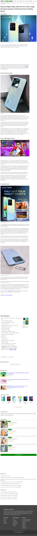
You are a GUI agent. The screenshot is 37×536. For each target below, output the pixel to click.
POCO (31, 413)
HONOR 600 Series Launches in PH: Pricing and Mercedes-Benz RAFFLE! (12, 477)
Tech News (14, 1)
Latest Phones (19, 1)
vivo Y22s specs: (4, 315)
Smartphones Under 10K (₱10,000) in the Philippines (8, 497)
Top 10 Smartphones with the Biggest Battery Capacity (9, 493)
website (9, 290)
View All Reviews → (18, 454)
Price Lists (14, 525)
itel (22, 413)
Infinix (20, 413)
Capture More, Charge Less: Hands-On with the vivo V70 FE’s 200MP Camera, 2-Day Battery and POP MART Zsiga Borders (18, 480)
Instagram (5, 523)
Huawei (17, 413)
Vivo (9, 415)
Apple (2, 413)
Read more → (19, 514)
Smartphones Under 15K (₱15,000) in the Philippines (8, 495)
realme (34, 413)
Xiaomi (12, 415)
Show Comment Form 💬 (15, 364)
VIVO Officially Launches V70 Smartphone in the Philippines (10, 483)
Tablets (23, 1)
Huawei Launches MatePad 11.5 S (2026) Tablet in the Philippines (11, 485)
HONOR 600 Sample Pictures (5, 475)
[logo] (6, 1)
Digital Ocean (20, 532)
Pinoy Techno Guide (10, 509)
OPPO (28, 413)
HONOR (13, 413)
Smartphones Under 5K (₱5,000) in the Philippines (8, 498)
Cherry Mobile (8, 413)
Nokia (25, 413)
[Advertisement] (15, 55)
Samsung (2, 415)
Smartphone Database (26, 520)
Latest (4, 394)
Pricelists (30, 1)
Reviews (26, 1)
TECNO (6, 415)
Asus (4, 413)
